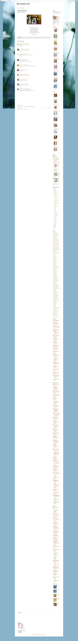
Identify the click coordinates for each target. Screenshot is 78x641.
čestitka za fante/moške (56, 241)
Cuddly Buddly (55, 239)
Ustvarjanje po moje (56, 46)
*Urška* (20, 53)
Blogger (45, 634)
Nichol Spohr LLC (56, 169)
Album (54, 231)
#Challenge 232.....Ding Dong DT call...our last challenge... (56, 562)
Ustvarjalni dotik (55, 308)
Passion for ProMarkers (57, 394)
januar (55, 222)
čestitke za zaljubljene (56, 249)
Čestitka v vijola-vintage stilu (58, 604)
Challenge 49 (55, 577)
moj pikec (54, 275)
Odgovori (20, 46)
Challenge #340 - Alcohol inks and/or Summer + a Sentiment (56, 442)
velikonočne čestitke (55, 310)
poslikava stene (55, 286)
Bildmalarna (54, 235)
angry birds (54, 232)
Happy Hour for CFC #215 (56, 499)
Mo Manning (55, 273)
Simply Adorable (55, 295)
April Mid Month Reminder (56, 568)
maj (54, 218)
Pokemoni (54, 283)
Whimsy (54, 315)
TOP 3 (54, 304)
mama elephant (55, 268)
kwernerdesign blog (56, 158)
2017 (54, 189)
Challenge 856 (55, 336)
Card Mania (55, 573)
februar (55, 221)
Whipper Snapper (55, 316)
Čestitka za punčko (58, 599)
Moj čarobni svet (23, 4)
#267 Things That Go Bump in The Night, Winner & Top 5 (57, 474)
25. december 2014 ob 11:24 (25, 53)
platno (54, 282)
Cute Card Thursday (56, 372)
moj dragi (54, 274)
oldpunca (20, 59)
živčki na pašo (55, 64)
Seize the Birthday (56, 417)
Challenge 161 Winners (56, 467)
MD (53, 270)
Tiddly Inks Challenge (56, 560)
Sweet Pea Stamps (55, 299)
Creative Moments (56, 405)
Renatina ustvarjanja (56, 58)
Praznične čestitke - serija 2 (56, 202)
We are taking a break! (56, 460)
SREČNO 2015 (56, 194)
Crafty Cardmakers (56, 472)
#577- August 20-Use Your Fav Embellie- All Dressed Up (56, 328)
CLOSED (55, 558)
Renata (20, 69)
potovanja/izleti (55, 287)
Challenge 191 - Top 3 (56, 434)
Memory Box (55, 271)
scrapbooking (55, 294)
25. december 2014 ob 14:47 (25, 69)
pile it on (55, 579)
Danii (58, 16)
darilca (54, 251)
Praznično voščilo (56, 196)
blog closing (55, 379)
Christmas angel (56, 206)
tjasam (40, 634)
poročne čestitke (55, 285)
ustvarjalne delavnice (56, 307)
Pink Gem (54, 281)
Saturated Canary (55, 292)
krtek (54, 263)
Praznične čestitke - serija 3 (56, 200)
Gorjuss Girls (55, 256)
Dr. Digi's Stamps (55, 252)
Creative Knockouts (56, 326)
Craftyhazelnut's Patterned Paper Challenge (56, 541)
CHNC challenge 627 (56, 363)
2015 (54, 191)
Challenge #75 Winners (56, 571)
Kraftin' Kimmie (55, 262)
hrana (54, 257)
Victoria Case (55, 311)
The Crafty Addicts (56, 564)
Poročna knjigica (58, 594)
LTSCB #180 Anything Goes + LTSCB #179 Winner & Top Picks (57, 529)
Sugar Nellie (55, 298)
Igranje (55, 209)
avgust (55, 215)
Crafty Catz (55, 338)
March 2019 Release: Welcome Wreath (58, 180)
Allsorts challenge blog (57, 335)
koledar (54, 261)
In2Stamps (54, 258)
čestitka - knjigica (55, 240)
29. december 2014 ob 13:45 (26, 88)
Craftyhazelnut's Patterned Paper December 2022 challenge (57, 543)
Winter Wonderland (56, 462)
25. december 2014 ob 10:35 (25, 43)
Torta (54, 306)
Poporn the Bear (55, 284)
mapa (54, 269)
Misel (54, 195)
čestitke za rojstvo (55, 248)
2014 (54, 192)
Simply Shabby (55, 156)
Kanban (54, 259)
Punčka (55, 208)
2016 (54, 190)
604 (54, 399)
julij (54, 216)
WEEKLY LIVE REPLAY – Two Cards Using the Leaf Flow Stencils (56, 160)
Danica (20, 43)
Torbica (54, 305)
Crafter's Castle (56, 507)
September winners (56, 538)
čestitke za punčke (55, 247)
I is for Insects (55, 385)
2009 (54, 228)
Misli (54, 272)
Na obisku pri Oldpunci (56, 52)
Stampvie (54, 297)
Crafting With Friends (56, 489)
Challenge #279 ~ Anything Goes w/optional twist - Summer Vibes (56, 426)
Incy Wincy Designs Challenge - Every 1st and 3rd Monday (56, 453)
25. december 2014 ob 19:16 (25, 74)
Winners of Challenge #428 (57, 470)
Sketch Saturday (56, 348)
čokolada (54, 250)
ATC (53, 233)
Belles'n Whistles (55, 234)
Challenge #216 (55, 532)
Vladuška (20, 74)
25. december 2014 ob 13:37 (25, 59)
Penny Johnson (55, 280)
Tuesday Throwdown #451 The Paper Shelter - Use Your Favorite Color (57, 376)
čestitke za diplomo (55, 243)
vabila (54, 309)
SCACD (54, 293)
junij (54, 217)
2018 (54, 188)
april (54, 219)
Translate (59, 13)
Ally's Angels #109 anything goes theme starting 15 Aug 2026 (57, 515)
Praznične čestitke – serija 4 (56, 199)
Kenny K (54, 260)
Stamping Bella (55, 296)
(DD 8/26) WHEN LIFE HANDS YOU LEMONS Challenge (56, 392)
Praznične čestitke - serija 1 (56, 204)
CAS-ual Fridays (56, 498)
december (55, 193)
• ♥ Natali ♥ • (20, 88)
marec (55, 220)
